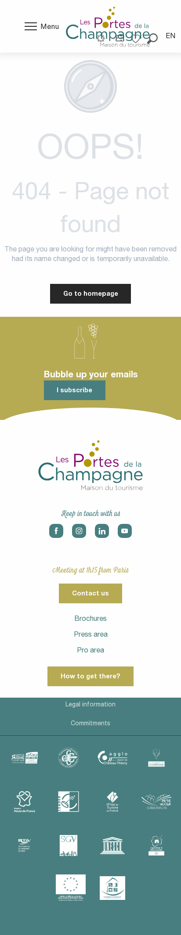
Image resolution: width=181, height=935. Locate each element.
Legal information (90, 704)
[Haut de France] (25, 802)
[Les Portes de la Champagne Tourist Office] (108, 26)
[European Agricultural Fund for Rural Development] (71, 888)
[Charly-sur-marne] (68, 758)
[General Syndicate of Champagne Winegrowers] (68, 845)
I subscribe (74, 390)
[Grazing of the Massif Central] (68, 802)
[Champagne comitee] (156, 758)
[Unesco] (112, 845)
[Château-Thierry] (112, 758)
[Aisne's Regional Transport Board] (25, 845)
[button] (171, 35)
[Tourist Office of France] (112, 802)
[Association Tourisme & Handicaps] (112, 888)
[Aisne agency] (25, 758)
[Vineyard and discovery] (156, 845)
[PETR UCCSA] (156, 802)
